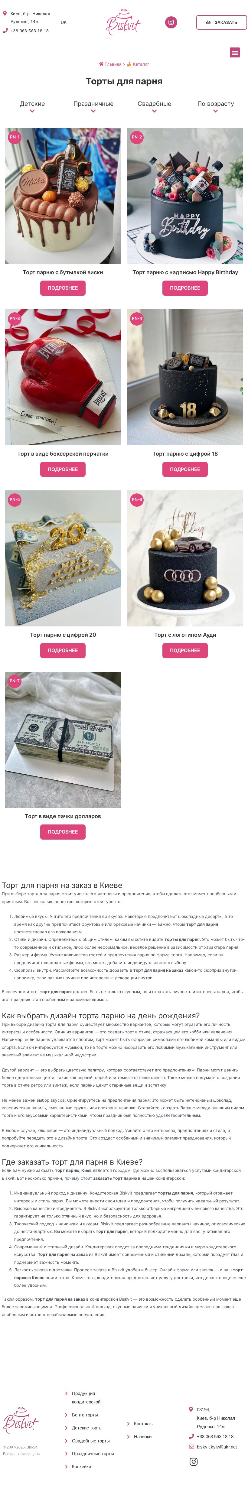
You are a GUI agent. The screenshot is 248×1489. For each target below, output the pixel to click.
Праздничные (93, 103)
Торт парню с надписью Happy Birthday (185, 272)
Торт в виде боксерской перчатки (63, 453)
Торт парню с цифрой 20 (63, 635)
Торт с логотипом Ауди (185, 635)
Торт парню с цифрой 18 (185, 453)
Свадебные (154, 103)
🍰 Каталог (138, 64)
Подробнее (63, 288)
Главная (112, 64)
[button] (221, 22)
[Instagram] (171, 22)
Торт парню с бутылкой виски (63, 272)
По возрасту (215, 103)
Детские (32, 103)
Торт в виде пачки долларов (63, 816)
